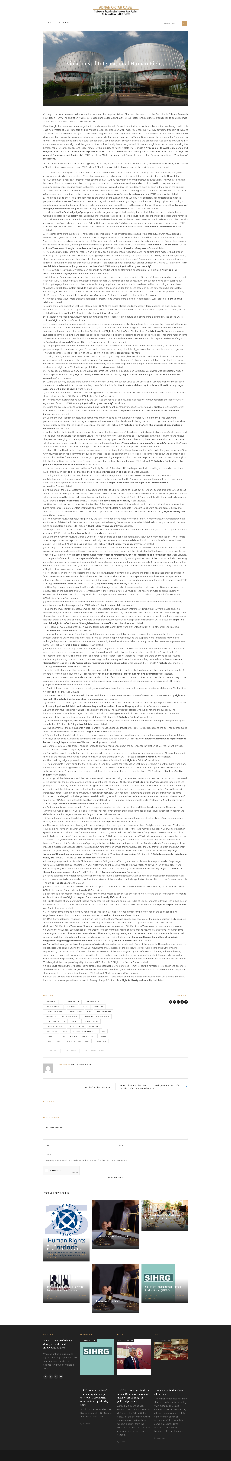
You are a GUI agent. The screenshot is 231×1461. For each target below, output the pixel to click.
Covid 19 (84, 1006)
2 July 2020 (112, 95)
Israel (64, 1031)
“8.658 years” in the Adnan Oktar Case (168, 1392)
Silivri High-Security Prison (78, 1041)
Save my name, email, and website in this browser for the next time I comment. (86, 1160)
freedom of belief (91, 1021)
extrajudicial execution (55, 1021)
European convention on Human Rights (61, 1016)
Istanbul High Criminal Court (84, 1031)
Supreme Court (60, 1046)
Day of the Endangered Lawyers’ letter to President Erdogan (65, 1288)
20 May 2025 (54, 1254)
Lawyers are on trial (107, 1300)
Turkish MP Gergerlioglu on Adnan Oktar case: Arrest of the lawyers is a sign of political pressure (133, 1396)
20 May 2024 (152, 1296)
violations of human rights (93, 1051)
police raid (104, 1036)
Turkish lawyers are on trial (112, 1236)
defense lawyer (75, 1011)
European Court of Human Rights (96, 1016)
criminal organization (55, 1011)
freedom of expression (55, 1026)
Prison (48, 1041)
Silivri (59, 1041)
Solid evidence (100, 1041)
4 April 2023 (160, 1438)
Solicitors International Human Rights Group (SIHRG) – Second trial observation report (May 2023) (94, 1397)
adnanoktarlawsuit (92, 95)
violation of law (69, 1051)
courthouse (71, 1006)
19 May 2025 (102, 1242)
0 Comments (128, 95)
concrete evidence (53, 1006)
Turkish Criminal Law (79, 1046)
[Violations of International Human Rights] (49, 1068)
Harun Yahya (94, 1026)
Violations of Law (115, 70)
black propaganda (92, 1001)
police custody (88, 1036)
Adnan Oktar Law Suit (70, 1001)
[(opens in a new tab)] (66, 1230)
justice (62, 1036)
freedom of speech (76, 1026)
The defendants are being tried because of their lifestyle (162, 1216)
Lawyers (73, 1036)
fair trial (74, 1021)
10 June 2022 (124, 1442)
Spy (47, 1046)
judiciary (49, 1036)
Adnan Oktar (51, 1001)
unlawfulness (51, 1051)
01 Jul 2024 (102, 1306)
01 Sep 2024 (151, 1223)
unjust (97, 1046)
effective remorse (103, 1011)
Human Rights (51, 1031)
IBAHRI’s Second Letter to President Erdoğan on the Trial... (65, 1247)
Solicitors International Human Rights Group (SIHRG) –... (163, 1288)
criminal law (98, 1006)
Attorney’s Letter (54, 1257)
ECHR (89, 1011)
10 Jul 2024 (53, 1296)
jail (103, 1031)
